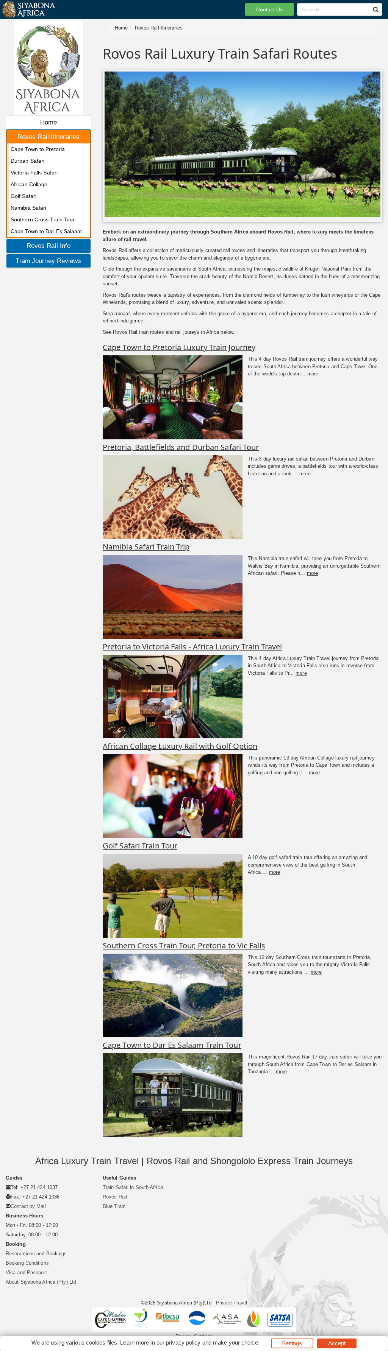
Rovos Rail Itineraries (48, 136)
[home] (28, 9)
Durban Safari (27, 161)
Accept (337, 1343)
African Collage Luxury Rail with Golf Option (180, 746)
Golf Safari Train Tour (140, 845)
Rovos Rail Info (49, 245)
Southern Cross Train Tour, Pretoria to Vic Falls (184, 945)
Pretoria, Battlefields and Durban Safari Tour (181, 447)
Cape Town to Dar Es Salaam (46, 231)
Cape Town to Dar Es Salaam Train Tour (172, 1045)
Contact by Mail (28, 1206)
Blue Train (114, 1206)
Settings (292, 1343)
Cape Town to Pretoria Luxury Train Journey (179, 347)
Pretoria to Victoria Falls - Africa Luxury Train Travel (192, 646)
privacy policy (183, 1342)
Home (48, 122)
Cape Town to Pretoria (38, 149)
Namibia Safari (28, 208)
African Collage (29, 184)
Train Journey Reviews (48, 261)
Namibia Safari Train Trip (146, 547)
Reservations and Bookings (36, 1253)
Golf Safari (23, 196)
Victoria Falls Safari (34, 173)
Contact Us (269, 9)
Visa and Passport (26, 1272)
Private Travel (231, 1303)
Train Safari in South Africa (133, 1187)
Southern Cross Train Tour (43, 219)
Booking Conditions (27, 1263)
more (312, 374)
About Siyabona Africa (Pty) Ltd (41, 1282)
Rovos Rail (115, 1197)
